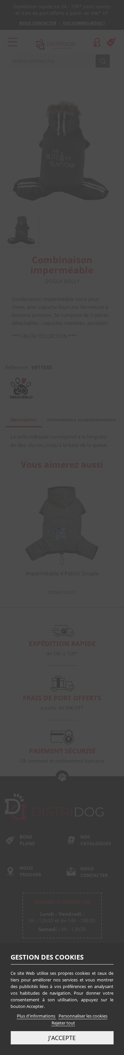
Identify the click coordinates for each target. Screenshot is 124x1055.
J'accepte (62, 1037)
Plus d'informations (36, 1016)
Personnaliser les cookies (83, 1016)
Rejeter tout (63, 1023)
